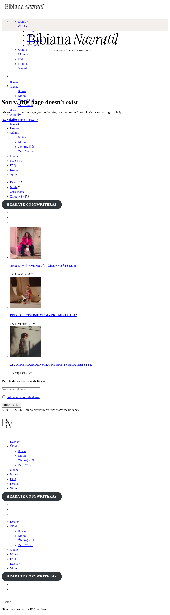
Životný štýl (26, 146)
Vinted (22, 68)
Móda (22, 96)
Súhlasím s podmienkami (23, 397)
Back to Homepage (20, 120)
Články (23, 26)
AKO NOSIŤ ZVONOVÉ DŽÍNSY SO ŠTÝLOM (43, 265)
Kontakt (23, 63)
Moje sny (16, 160)
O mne (13, 109)
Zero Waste (25, 151)
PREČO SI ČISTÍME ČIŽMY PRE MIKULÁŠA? (43, 315)
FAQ (21, 59)
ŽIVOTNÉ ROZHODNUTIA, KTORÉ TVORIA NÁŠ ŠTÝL (51, 364)
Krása (22, 91)
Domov (23, 21)
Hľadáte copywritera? (32, 204)
